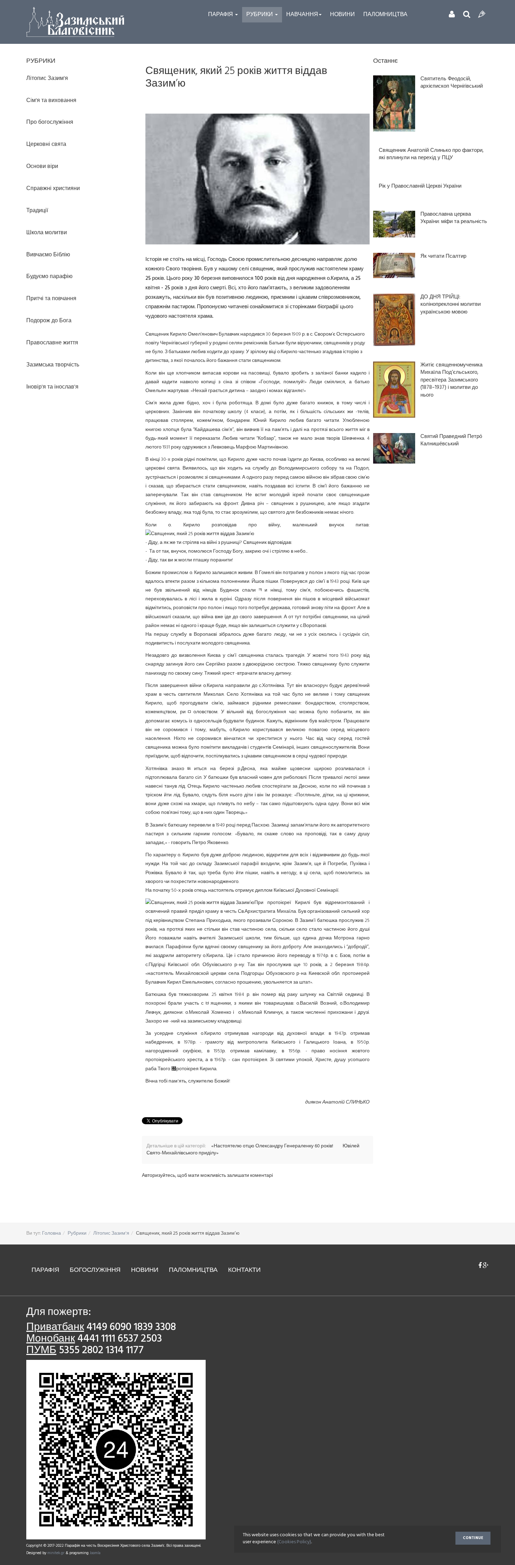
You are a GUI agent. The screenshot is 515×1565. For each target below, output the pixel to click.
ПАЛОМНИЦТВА (193, 1270)
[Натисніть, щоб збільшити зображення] (257, 179)
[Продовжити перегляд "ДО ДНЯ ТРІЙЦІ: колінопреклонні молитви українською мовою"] (394, 320)
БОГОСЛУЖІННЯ (95, 1270)
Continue (473, 1538)
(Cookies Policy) (294, 1542)
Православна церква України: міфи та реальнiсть (453, 218)
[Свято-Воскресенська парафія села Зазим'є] (75, 22)
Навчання (302, 14)
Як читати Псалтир (443, 256)
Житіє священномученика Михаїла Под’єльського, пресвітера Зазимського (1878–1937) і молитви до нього (451, 380)
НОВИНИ (144, 1270)
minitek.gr (56, 1553)
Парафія (221, 14)
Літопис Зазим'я (111, 1233)
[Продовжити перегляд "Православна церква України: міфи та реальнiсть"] (394, 224)
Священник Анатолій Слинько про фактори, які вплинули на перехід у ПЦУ (431, 154)
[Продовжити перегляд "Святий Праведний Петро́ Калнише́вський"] (394, 448)
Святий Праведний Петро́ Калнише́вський (451, 440)
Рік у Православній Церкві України (420, 186)
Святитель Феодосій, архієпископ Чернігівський (451, 82)
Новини (342, 14)
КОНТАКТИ (244, 1270)
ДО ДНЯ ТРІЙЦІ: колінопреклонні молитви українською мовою (450, 305)
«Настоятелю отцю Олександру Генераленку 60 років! (272, 1146)
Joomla (95, 1553)
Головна (51, 1233)
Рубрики (260, 14)
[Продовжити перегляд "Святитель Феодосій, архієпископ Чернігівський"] (394, 103)
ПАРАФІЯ (45, 1270)
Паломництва (385, 14)
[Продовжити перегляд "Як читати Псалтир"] (394, 265)
